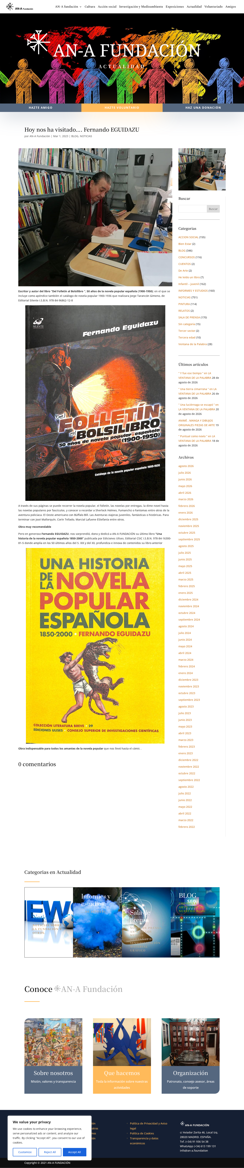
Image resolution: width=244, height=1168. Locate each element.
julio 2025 (184, 552)
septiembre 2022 (189, 780)
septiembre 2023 (189, 700)
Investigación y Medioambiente (141, 7)
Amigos (230, 7)
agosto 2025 (186, 546)
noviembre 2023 (188, 686)
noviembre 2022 (188, 766)
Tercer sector (186, 331)
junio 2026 (185, 479)
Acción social (107, 7)
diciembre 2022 (188, 760)
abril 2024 (184, 653)
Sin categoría (186, 324)
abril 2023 (184, 733)
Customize (25, 1152)
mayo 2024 (185, 646)
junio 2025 (185, 559)
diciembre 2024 (188, 599)
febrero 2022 (186, 827)
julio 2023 (184, 713)
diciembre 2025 (188, 519)
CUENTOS (184, 264)
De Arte (183, 270)
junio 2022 (185, 800)
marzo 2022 (185, 820)
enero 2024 (185, 673)
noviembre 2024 (188, 606)
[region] (50, 1138)
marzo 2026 (185, 499)
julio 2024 (184, 633)
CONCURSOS (186, 257)
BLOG (74, 136)
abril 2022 (184, 813)
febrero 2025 (186, 586)
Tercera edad (186, 337)
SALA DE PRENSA (189, 317)
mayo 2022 (185, 807)
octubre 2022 (186, 773)
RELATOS (184, 310)
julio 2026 (184, 472)
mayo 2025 (185, 566)
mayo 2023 (185, 726)
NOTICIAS (86, 136)
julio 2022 (184, 793)
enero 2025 (185, 593)
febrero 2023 (186, 746)
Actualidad (194, 7)
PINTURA (184, 304)
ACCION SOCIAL (188, 237)
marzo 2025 (185, 579)
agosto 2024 (186, 626)
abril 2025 (184, 573)
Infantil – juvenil (188, 284)
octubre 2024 (186, 613)
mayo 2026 (185, 486)
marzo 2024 (185, 659)
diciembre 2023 (188, 680)
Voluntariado (213, 7)
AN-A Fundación (40, 136)
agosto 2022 (186, 786)
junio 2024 (185, 639)
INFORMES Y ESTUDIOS (193, 290)
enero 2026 (185, 512)
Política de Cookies (142, 1133)
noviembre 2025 (188, 526)
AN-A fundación (66, 7)
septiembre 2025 (189, 539)
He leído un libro (189, 277)
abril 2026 (184, 493)
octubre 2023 (186, 693)
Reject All (50, 1152)
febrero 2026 (186, 506)
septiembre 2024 (189, 619)
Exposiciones (175, 7)
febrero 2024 (186, 666)
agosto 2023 (186, 706)
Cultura (90, 7)
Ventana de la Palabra (192, 344)
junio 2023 (185, 720)
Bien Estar (184, 244)
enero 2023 (185, 753)
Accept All (74, 1152)
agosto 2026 (186, 466)
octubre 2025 (186, 532)
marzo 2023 (185, 740)
